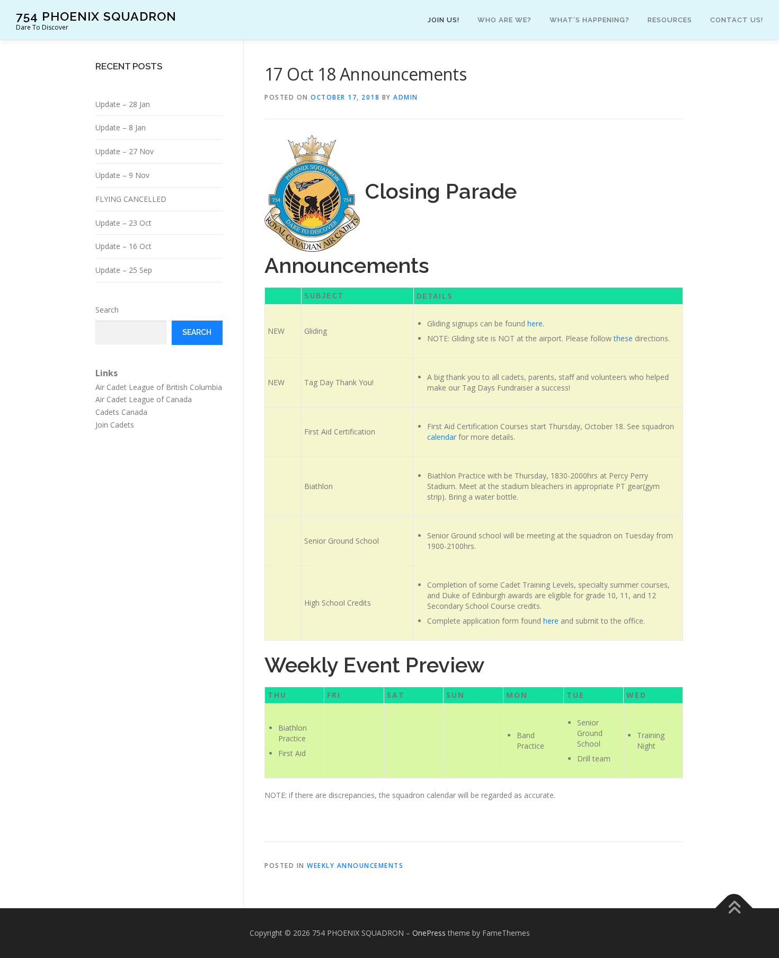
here (535, 323)
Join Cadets (114, 425)
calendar (441, 437)
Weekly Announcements (355, 865)
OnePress (429, 933)
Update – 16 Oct (123, 246)
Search (107, 310)
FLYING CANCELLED (130, 199)
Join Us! (443, 20)
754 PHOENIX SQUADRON (96, 16)
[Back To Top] (734, 908)
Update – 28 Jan (122, 104)
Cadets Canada (121, 412)
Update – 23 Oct (123, 223)
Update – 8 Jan (120, 127)
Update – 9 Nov (122, 175)
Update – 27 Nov (124, 151)
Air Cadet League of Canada (143, 399)
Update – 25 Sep (123, 270)
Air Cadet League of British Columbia (158, 387)
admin (405, 97)
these (623, 338)
